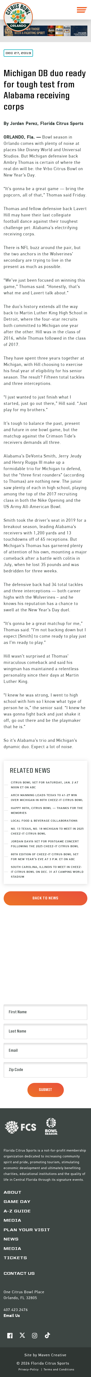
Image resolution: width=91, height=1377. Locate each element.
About (13, 1193)
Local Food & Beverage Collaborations (44, 820)
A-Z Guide (17, 1211)
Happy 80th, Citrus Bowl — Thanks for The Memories (47, 810)
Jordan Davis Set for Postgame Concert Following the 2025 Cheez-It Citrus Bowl (45, 843)
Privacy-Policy (29, 1369)
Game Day (17, 1202)
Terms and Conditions (59, 1369)
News (11, 1239)
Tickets (15, 1258)
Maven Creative (52, 1355)
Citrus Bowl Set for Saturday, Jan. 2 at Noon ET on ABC (44, 785)
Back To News (45, 898)
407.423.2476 (16, 1309)
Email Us (12, 1315)
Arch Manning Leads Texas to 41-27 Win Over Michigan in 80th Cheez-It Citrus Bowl (47, 797)
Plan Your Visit (27, 1230)
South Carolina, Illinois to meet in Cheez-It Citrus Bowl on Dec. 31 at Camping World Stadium (47, 871)
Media (12, 1221)
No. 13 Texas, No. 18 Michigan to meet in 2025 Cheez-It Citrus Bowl (47, 831)
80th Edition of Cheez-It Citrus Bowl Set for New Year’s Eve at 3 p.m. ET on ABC (45, 856)
